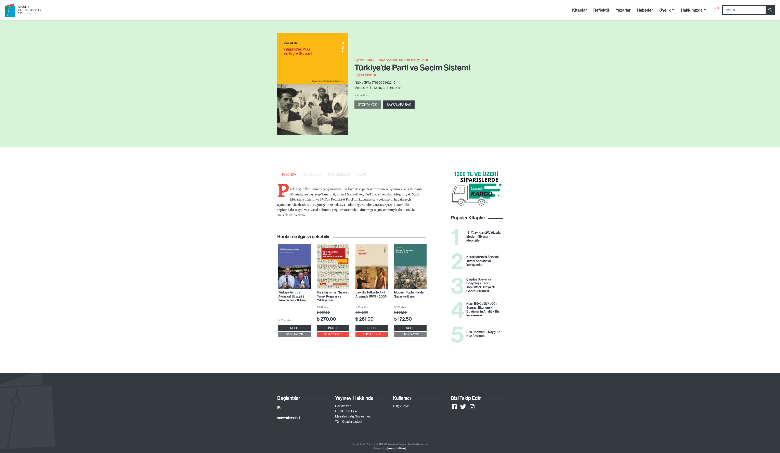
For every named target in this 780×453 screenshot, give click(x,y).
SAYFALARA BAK (399, 104)
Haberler (645, 10)
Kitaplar (579, 10)
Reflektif (601, 10)
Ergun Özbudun (365, 75)
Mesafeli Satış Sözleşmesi (353, 416)
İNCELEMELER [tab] (339, 174)
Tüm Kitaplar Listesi (348, 422)
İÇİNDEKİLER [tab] (312, 174)
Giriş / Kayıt (401, 406)
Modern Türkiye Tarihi (413, 60)
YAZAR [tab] (361, 174)
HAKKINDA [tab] (288, 174)
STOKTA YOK (367, 104)
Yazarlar (623, 10)
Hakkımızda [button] (692, 10)
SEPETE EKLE (333, 334)
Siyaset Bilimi (363, 60)
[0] (713, 10)
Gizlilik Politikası (346, 411)
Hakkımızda (343, 406)
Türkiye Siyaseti (386, 60)
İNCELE (295, 328)
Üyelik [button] (665, 10)
